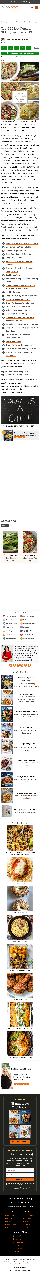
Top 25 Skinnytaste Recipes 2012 (15, 372)
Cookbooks (19, 1245)
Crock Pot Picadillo (14, 258)
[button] (32, 7)
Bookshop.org (18, 686)
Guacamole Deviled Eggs (17, 314)
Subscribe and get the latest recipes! (20, 2)
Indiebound (31, 699)
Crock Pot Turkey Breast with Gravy (21, 296)
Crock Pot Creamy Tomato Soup (20, 303)
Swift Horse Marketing (21, 1270)
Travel (17, 1252)
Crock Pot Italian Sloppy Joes (19, 345)
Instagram (14, 224)
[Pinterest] (18, 665)
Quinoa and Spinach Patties (18, 310)
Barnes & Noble (29, 683)
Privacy (15, 1259)
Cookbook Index (21, 1248)
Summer (28, 1218)
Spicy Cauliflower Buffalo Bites (19, 254)
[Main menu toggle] (36, 7)
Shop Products (20, 1242)
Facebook (5, 227)
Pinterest (5, 224)
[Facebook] (14, 665)
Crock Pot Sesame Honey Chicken (21, 349)
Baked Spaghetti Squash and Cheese (22, 243)
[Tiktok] (29, 665)
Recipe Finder (20, 1236)
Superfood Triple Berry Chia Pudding (22, 324)
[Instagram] (21, 665)
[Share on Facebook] (10, 48)
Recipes (12, 22)
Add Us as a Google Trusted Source (22, 53)
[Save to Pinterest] (22, 48)
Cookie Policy (22, 1259)
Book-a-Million (26, 716)
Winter (27, 1225)
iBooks (29, 798)
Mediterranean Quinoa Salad (18, 247)
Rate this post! (7, 43)
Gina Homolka (9, 39)
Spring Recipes (30, 1215)
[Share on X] (17, 48)
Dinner (9, 1221)
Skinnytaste (4, 22)
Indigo (29, 733)
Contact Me (31, 1259)
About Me (8, 1259)
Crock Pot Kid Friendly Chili (18, 299)
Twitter (23, 224)
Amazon (21, 683)
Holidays (28, 1228)
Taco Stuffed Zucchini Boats (18, 306)
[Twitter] (10, 665)
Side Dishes (11, 1225)
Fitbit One (10, 139)
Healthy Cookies (13, 292)
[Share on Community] (4, 48)
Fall (26, 1221)
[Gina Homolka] (3, 39)
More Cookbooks (19, 1142)
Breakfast (10, 1215)
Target (26, 686)
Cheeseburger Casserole (17, 250)
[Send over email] (28, 48)
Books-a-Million (34, 686)
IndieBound (34, 714)
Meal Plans (19, 1239)
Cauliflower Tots (13, 275)
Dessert (10, 1228)
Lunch (9, 1218)
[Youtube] (25, 665)
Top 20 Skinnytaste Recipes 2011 (15, 375)
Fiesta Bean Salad (13, 341)
